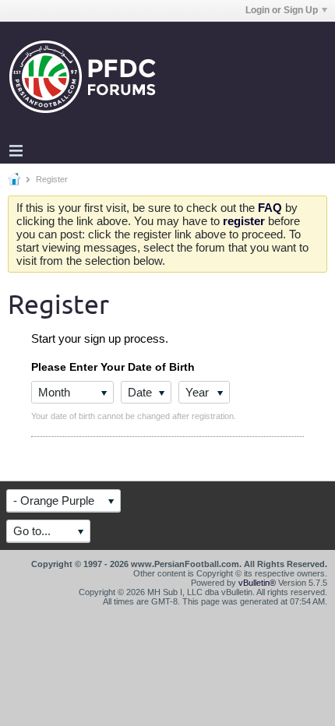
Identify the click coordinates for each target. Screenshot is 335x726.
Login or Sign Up (281, 10)
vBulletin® (257, 582)
